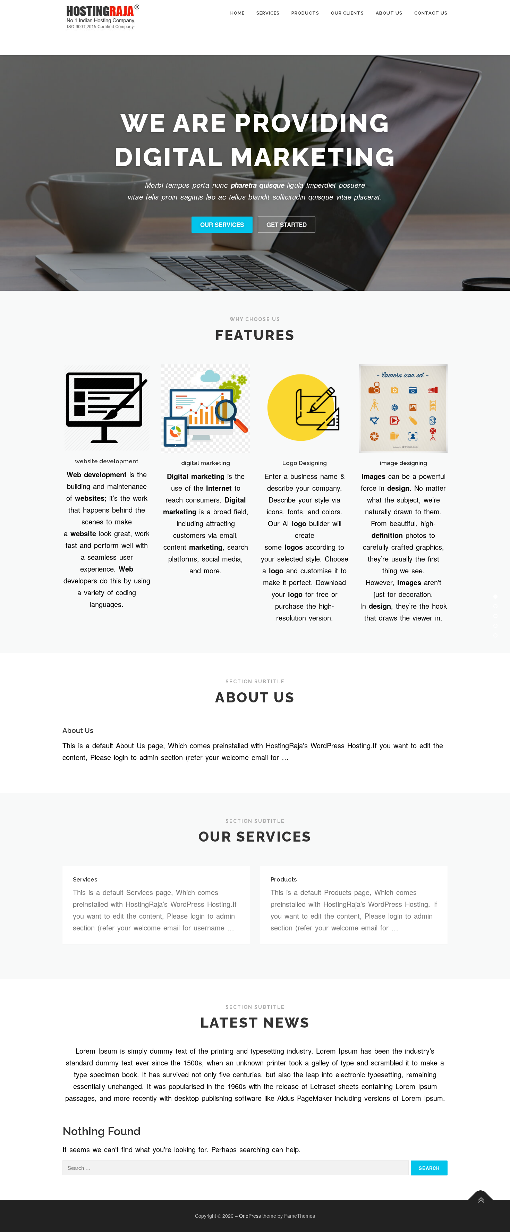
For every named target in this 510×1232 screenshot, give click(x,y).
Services (268, 13)
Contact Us (431, 13)
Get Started (286, 224)
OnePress (250, 1215)
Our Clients (347, 13)
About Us (389, 13)
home (237, 13)
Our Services (222, 224)
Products (305, 13)
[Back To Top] (480, 1199)
